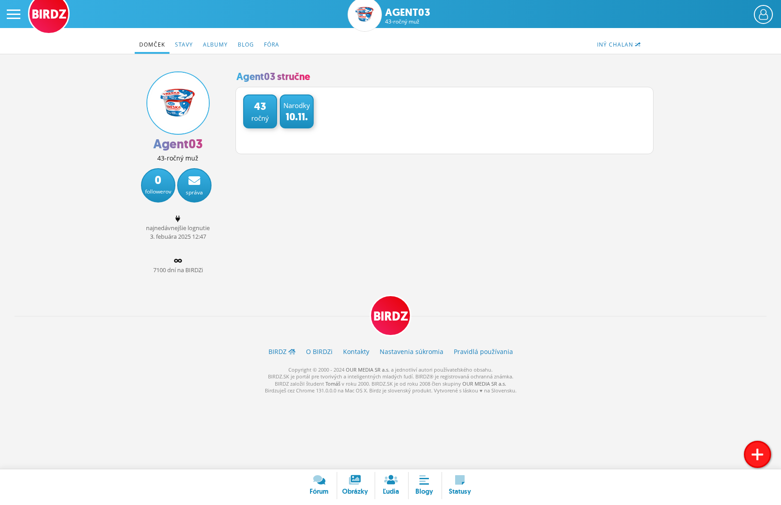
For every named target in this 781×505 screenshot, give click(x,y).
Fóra (271, 44)
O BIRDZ (319, 351)
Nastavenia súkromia (411, 351)
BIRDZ (390, 316)
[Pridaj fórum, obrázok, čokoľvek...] (757, 454)
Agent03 (407, 16)
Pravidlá (483, 351)
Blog (246, 44)
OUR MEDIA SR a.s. (368, 369)
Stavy (184, 44)
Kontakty (356, 351)
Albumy (215, 44)
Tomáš (332, 383)
